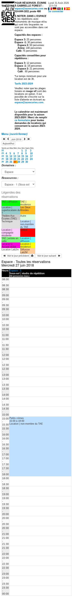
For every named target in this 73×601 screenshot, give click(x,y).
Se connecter (55, 11)
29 (22, 161)
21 (18, 159)
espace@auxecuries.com (29, 8)
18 (7, 159)
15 (22, 156)
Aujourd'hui (8, 143)
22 (2, 150)
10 (31, 153)
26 (2, 161)
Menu (14, 134)
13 (14, 156)
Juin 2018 (16, 139)
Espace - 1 (15, 270)
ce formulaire (23, 120)
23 (2, 153)
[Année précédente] (3, 138)
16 (26, 156)
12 (11, 156)
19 (11, 159)
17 (31, 156)
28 (18, 161)
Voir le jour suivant (47, 256)
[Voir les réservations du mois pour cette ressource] (8, 138)
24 (2, 156)
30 (26, 161)
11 (7, 156)
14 (18, 156)
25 (2, 159)
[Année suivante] (29, 138)
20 (14, 159)
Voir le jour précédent (17, 256)
